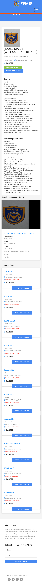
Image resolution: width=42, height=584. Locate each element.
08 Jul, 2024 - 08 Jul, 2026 (12, 424)
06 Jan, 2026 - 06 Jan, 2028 (13, 473)
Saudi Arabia (8, 60)
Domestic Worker (13, 67)
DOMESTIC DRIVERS (12, 444)
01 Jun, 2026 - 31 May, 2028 (13, 326)
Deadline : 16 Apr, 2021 (12, 353)
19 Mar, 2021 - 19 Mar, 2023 (13, 351)
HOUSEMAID (9, 493)
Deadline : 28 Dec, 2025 (12, 304)
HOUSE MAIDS (9, 296)
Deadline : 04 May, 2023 (12, 378)
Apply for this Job (13, 71)
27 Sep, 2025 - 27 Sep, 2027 (13, 498)
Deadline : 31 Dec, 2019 (12, 402)
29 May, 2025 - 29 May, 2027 (13, 449)
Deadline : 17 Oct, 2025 (12, 500)
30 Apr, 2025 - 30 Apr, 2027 (13, 400)
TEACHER (8, 272)
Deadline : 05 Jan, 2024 (12, 476)
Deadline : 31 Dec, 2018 (12, 427)
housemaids (9, 419)
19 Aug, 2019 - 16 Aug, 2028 (13, 277)
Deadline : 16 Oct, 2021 (12, 329)
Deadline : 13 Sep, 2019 (12, 279)
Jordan (7, 397)
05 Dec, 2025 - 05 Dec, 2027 (13, 301)
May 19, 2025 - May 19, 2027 (24, 60)
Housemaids (9, 370)
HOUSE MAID (9, 345)
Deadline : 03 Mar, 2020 (12, 451)
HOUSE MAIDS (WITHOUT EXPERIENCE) (20, 50)
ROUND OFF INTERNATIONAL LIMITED (19, 233)
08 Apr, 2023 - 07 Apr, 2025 (13, 375)
